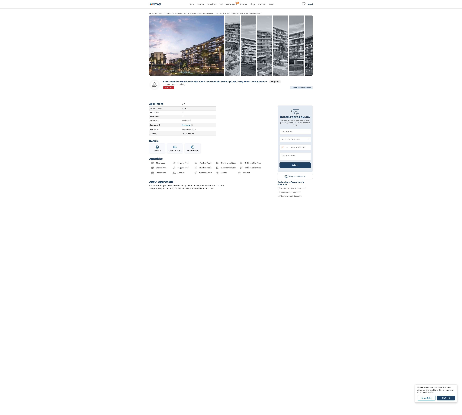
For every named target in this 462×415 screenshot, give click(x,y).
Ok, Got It (446, 398)
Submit (295, 165)
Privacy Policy (426, 398)
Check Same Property (301, 87)
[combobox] (293, 139)
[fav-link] (304, 4)
